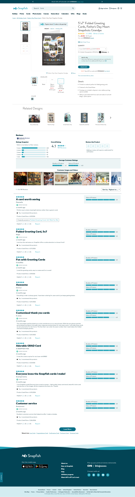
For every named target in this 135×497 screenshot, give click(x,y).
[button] (47, 73)
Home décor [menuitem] (55, 14)
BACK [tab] (52, 29)
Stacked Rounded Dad (84, 124)
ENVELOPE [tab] (59, 29)
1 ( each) (89, 49)
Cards (14, 18)
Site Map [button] (26, 492)
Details (92, 38)
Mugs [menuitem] (78, 14)
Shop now (81, 2)
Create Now (83, 67)
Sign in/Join (104, 8)
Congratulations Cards (42, 433)
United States (77, 489)
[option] (25, 26)
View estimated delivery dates (86, 76)
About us (64, 463)
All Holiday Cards (21, 18)
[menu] (73, 73)
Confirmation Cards (54, 433)
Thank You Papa (51, 124)
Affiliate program (67, 474)
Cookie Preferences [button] (51, 492)
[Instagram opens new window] (94, 474)
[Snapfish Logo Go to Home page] (20, 8)
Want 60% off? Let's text (70, 477)
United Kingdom (67, 489)
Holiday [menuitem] (15, 14)
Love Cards (32, 433)
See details (107, 71)
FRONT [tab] (46, 29)
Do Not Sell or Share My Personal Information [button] (99, 492)
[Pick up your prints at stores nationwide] (89, 466)
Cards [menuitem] (28, 14)
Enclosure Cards (64, 433)
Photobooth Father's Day (100, 124)
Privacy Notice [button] (40, 492)
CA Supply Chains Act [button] (64, 492)
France (49, 489)
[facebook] (89, 474)
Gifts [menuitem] (72, 14)
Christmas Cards (74, 433)
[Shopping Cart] (121, 8)
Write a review (98, 33)
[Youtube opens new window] (103, 474)
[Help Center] (118, 8)
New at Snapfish (67, 466)
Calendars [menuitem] (65, 14)
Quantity (81, 45)
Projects (113, 8)
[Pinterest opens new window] (99, 474)
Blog (62, 469)
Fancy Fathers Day (34, 124)
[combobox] (54, 8)
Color (33, 96)
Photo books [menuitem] (37, 14)
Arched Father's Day (67, 124)
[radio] (32, 99)
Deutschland (41, 489)
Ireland (54, 489)
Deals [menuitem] (85, 14)
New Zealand (93, 489)
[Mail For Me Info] (106, 61)
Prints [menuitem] (22, 14)
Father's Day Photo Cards (34, 18)
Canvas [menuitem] (46, 14)
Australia (85, 489)
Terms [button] (32, 492)
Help (62, 472)
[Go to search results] (73, 8)
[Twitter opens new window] (108, 474)
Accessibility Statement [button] (78, 492)
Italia (59, 489)
